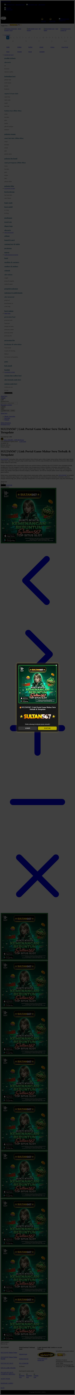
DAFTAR (47, 728)
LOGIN (27, 728)
